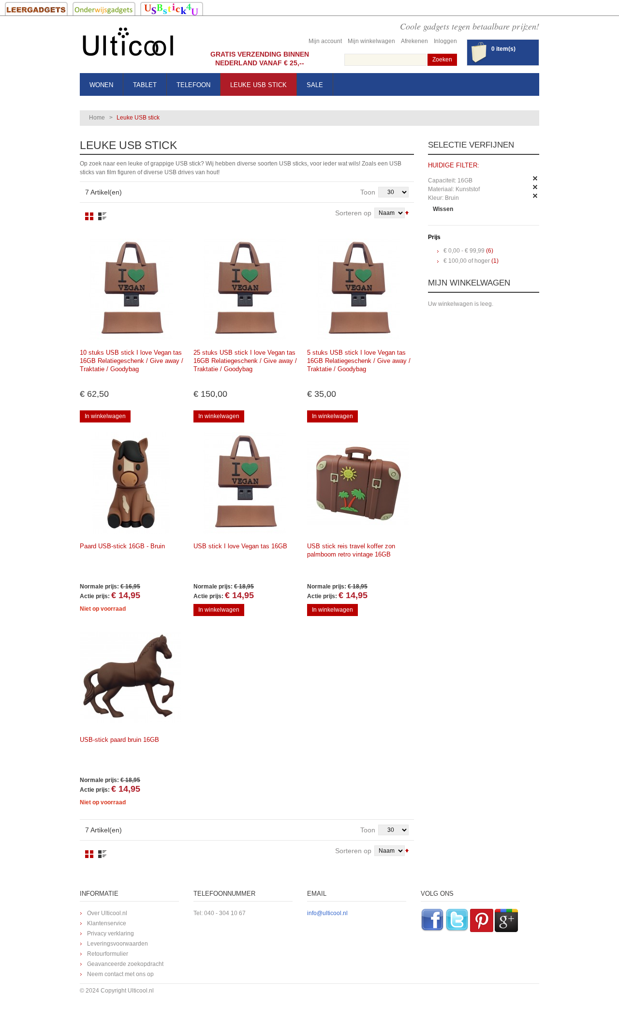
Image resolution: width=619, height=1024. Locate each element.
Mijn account (325, 41)
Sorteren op (353, 213)
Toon (367, 192)
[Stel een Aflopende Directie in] (407, 212)
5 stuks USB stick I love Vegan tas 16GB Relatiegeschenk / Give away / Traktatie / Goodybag (359, 361)
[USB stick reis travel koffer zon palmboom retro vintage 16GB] (358, 483)
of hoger (466, 260)
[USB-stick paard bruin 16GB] (130, 676)
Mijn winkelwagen (371, 41)
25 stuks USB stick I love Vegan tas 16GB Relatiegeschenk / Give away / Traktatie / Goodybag (245, 361)
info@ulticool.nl (327, 913)
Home (97, 117)
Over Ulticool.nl (107, 913)
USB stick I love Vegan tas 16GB (240, 546)
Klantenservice (106, 923)
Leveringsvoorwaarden (117, 943)
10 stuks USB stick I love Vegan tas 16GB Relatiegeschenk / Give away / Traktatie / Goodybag (131, 361)
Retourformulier (107, 953)
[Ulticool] (128, 44)
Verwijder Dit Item (535, 178)
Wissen (443, 209)
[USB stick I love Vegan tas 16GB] (130, 289)
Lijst (102, 216)
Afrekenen (414, 41)
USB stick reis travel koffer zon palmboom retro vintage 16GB (351, 550)
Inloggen (445, 41)
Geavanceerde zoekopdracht (125, 964)
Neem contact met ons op (120, 974)
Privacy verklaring (110, 933)
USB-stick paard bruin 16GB (119, 739)
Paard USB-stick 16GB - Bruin (122, 546)
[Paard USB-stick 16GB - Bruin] (130, 483)
